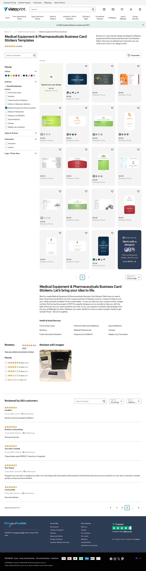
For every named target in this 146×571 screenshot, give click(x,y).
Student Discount (56, 539)
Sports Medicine (115, 326)
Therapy (111, 330)
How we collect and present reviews (19, 352)
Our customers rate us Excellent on (125, 539)
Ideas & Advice (59, 3)
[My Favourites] (122, 9)
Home (7, 32)
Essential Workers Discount (59, 542)
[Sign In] (131, 9)
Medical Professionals (82, 330)
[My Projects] (113, 9)
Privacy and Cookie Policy (27, 558)
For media (84, 536)
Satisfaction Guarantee (89, 545)
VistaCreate (37, 3)
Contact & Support (56, 530)
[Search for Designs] (34, 55)
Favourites (135, 55)
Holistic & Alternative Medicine (86, 326)
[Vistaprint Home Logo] (14, 9)
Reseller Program (24, 3)
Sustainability (86, 542)
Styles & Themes (11, 133)
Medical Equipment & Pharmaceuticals (53, 32)
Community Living (47, 326)
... (13, 32)
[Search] (93, 9)
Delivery (53, 533)
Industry (8, 82)
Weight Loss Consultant (118, 334)
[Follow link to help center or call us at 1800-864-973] (104, 9)
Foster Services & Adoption (51, 334)
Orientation (9, 139)
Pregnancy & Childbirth (83, 334)
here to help (19, 533)
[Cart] (140, 9)
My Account (54, 527)
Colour (7, 71)
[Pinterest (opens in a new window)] (122, 559)
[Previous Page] (76, 277)
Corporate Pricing (9, 3)
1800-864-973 (9, 558)
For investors (85, 533)
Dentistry (43, 330)
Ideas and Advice (56, 536)
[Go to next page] (138, 507)
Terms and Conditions (42, 558)
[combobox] (61, 9)
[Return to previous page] (110, 507)
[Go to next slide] (143, 24)
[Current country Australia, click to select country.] (138, 558)
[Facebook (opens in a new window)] (111, 559)
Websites (84, 539)
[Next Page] (88, 277)
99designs (48, 3)
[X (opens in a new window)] (118, 559)
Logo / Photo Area (12, 153)
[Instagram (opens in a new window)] (115, 559)
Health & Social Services (26, 32)
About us (84, 527)
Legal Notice (54, 558)
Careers (84, 530)
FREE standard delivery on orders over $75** (74, 25)
